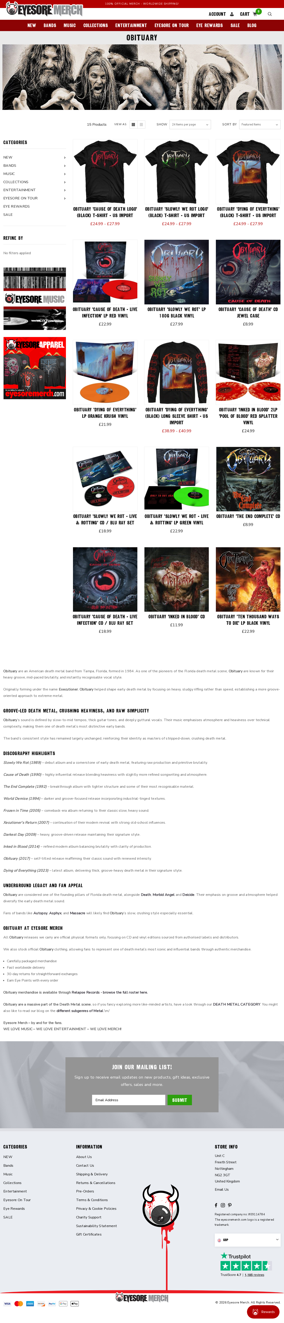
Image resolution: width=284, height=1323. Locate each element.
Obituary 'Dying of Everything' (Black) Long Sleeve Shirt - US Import (176, 416)
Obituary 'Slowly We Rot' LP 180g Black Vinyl (177, 312)
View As (120, 124)
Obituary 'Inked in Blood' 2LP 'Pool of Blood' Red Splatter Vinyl (248, 416)
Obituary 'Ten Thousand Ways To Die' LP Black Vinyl (248, 620)
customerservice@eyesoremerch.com (248, 1189)
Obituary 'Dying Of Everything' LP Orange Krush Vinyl (105, 413)
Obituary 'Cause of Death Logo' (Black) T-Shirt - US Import (105, 212)
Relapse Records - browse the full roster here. (110, 992)
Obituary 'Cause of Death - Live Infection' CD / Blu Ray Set (105, 620)
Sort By (229, 124)
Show (162, 124)
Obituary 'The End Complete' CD (248, 516)
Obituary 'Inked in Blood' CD (176, 616)
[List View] (141, 125)
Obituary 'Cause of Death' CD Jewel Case (248, 312)
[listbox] (260, 124)
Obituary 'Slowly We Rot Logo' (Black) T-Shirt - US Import (176, 212)
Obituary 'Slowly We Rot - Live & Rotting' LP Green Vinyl (177, 519)
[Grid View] (134, 125)
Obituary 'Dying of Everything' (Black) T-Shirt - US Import (248, 212)
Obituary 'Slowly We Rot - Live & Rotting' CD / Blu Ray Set (105, 519)
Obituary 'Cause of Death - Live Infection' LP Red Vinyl (105, 312)
